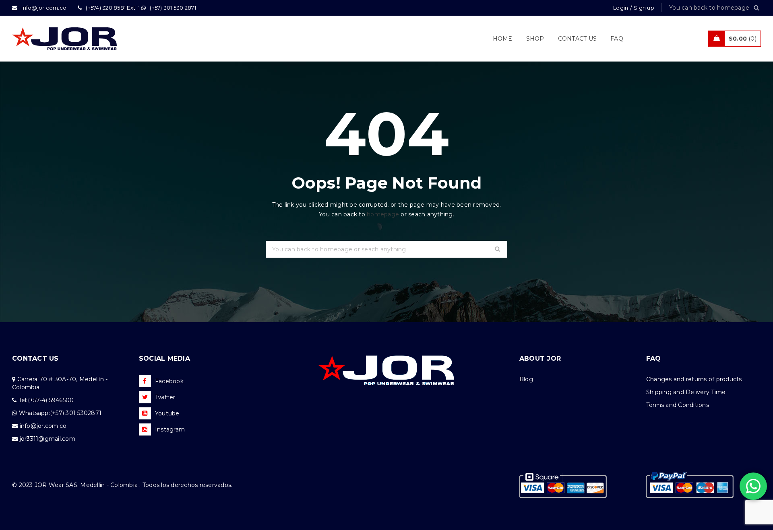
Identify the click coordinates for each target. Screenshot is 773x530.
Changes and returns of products (694, 379)
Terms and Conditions (677, 405)
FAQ (653, 358)
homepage (383, 214)
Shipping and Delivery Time (686, 392)
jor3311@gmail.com (47, 438)
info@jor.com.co (43, 425)
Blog (526, 379)
